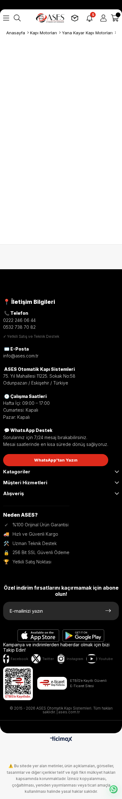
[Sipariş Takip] (75, 18)
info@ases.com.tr (20, 355)
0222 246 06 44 (19, 320)
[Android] (83, 635)
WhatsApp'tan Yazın (56, 459)
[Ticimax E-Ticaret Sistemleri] (61, 739)
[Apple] (38, 635)
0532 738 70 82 (19, 327)
